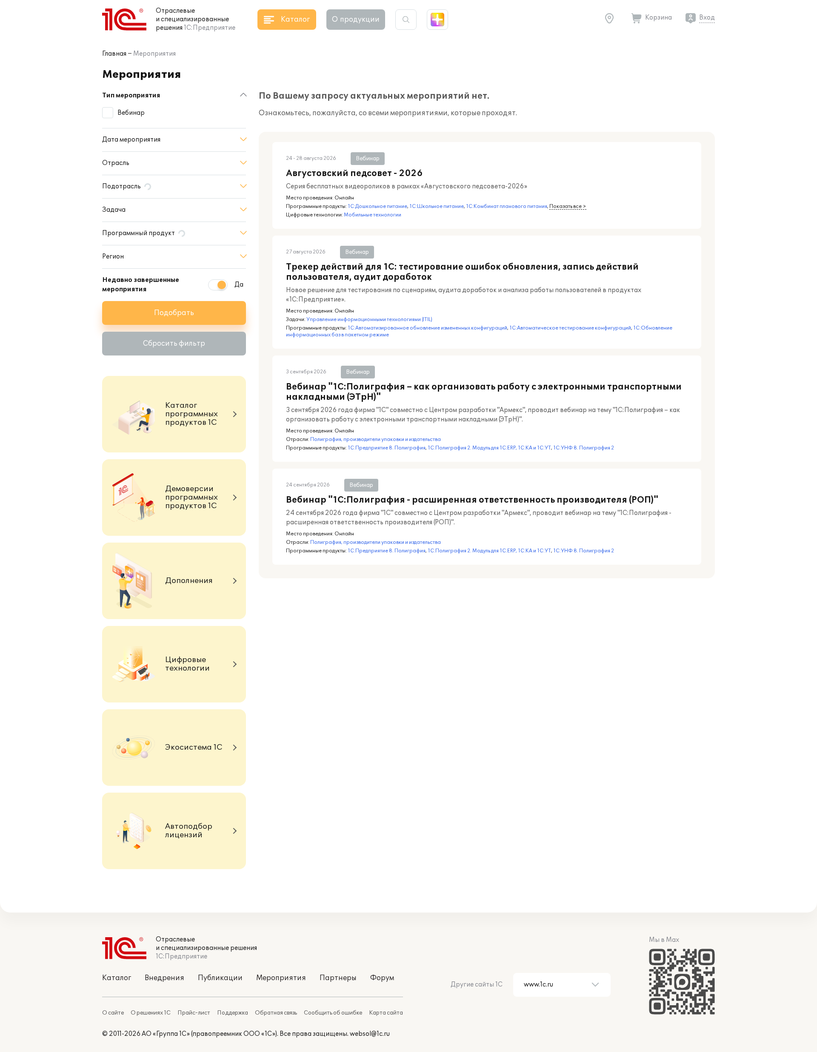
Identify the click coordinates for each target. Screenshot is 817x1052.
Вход (707, 17)
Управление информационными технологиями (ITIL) (369, 319)
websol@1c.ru (370, 1034)
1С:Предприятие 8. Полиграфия (387, 448)
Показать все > (567, 206)
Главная (114, 53)
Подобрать (174, 313)
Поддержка (232, 1012)
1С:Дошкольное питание (377, 206)
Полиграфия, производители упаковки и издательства (375, 439)
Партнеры (338, 978)
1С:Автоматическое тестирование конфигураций (570, 328)
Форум (382, 978)
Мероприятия (154, 53)
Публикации (220, 978)
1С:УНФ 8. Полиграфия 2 (583, 448)
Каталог (116, 978)
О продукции (356, 19)
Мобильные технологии (372, 215)
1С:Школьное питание (436, 206)
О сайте (113, 1012)
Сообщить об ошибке (333, 1012)
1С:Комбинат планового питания (506, 206)
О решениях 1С (151, 1012)
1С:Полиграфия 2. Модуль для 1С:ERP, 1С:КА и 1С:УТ (489, 448)
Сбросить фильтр (174, 343)
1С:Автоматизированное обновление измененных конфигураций (427, 328)
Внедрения (164, 978)
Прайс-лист (193, 1012)
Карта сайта (386, 1012)
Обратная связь (276, 1012)
